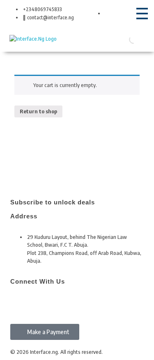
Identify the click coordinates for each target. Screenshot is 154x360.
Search (121, 38)
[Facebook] (20, 303)
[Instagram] (42, 303)
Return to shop (38, 111)
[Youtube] (64, 303)
